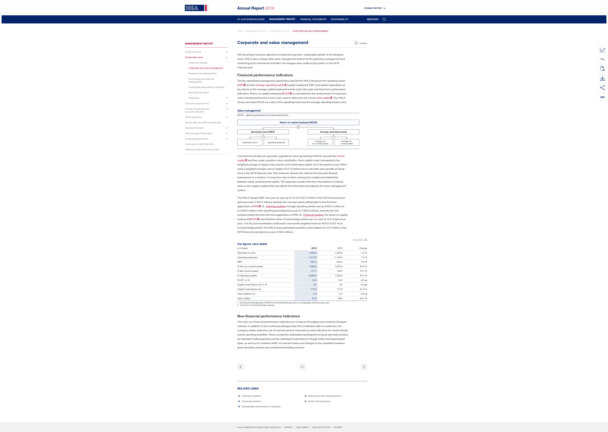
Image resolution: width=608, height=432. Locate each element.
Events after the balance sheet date (203, 122)
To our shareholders (250, 19)
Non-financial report (199, 92)
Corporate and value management (310, 31)
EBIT (240, 84)
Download (358, 239)
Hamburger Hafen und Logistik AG (262, 427)
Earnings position (276, 206)
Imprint (289, 427)
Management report (282, 19)
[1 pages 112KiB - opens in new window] (602, 69)
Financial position (313, 214)
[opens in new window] (602, 59)
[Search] (384, 20)
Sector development (319, 401)
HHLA (196, 8)
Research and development (202, 73)
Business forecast (194, 127)
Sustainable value (279, 31)
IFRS (256, 206)
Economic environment (197, 103)
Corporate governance (196, 138)
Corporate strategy (198, 62)
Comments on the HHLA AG (199, 144)
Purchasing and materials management (201, 80)
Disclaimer (302, 427)
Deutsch (372, 19)
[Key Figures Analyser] (602, 50)
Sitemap (338, 427)
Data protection (321, 427)
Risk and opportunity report (198, 133)
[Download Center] (602, 78)
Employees (194, 97)
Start (240, 31)
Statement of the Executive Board (202, 149)
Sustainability (339, 19)
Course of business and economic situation (197, 110)
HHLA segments (193, 117)
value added (323, 97)
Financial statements (313, 19)
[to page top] (302, 367)
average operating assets (270, 84)
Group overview (193, 51)
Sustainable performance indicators (206, 87)
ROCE (286, 93)
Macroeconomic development (324, 395)
